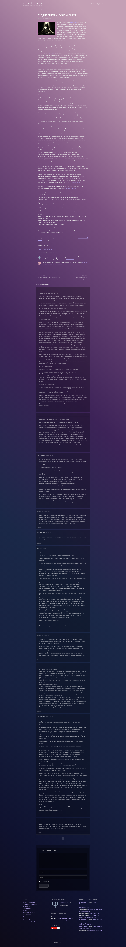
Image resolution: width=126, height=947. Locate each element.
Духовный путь (27, 919)
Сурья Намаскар (71, 188)
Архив (42, 9)
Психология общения (28, 912)
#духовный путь (41, 252)
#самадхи (55, 252)
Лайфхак (25, 910)
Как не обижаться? (94, 913)
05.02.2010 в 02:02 (44, 665)
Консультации (31, 9)
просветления (76, 182)
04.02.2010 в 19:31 (46, 635)
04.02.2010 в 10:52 (49, 455)
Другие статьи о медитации (46, 249)
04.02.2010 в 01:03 (44, 415)
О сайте (24, 9)
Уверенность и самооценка (30, 904)
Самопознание (27, 914)
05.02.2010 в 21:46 (44, 820)
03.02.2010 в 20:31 (44, 289)
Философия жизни (28, 916)
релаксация (73, 22)
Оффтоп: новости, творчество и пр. (32, 923)
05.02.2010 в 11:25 (49, 716)
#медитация (49, 252)
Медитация (51, 53)
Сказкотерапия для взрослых (30, 921)
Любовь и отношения (29, 902)
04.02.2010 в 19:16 (44, 548)
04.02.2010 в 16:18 (46, 511)
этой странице (70, 259)
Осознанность (26, 906)
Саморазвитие (26, 908)
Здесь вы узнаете (64, 902)
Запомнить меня (44, 881)
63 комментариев (47, 18)
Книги (37, 9)
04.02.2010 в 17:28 (49, 532)
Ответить (39, 410)
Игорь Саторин (32, 3)
